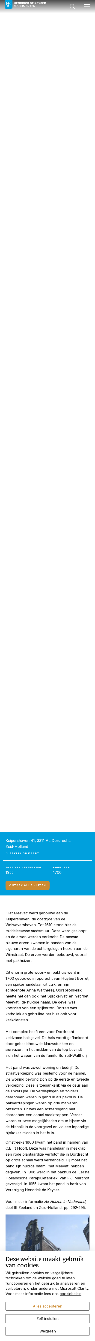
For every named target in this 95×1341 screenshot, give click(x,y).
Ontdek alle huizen (27, 885)
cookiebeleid (70, 1293)
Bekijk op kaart (24, 853)
